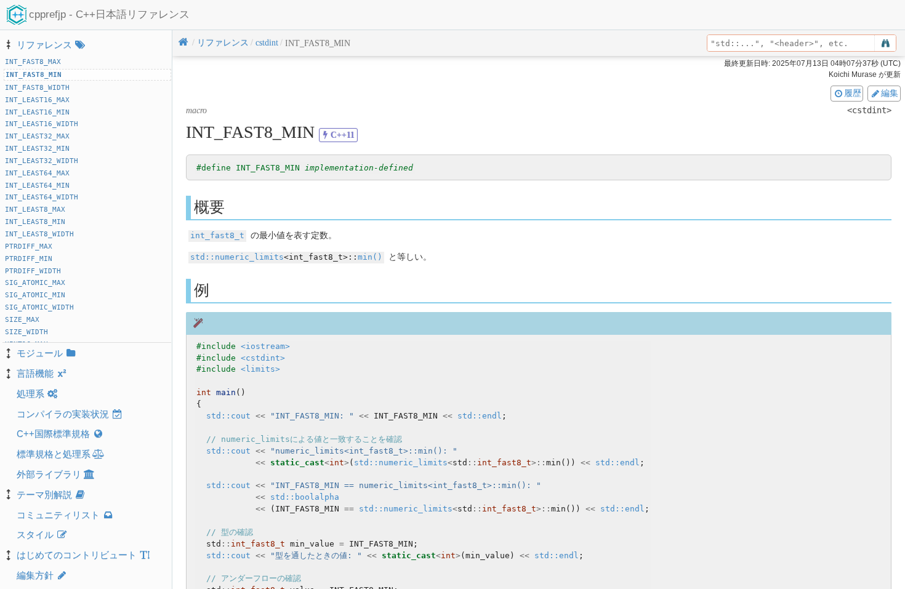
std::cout (228, 415)
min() (370, 257)
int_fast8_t (217, 235)
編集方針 (35, 575)
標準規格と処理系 (53, 454)
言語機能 (35, 373)
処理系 (30, 393)
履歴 (852, 93)
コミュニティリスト (58, 515)
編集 (889, 93)
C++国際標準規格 (53, 433)
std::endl (479, 415)
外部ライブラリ (49, 474)
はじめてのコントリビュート (77, 555)
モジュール (40, 353)
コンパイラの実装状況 (63, 414)
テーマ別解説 (44, 494)
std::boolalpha (304, 497)
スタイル (35, 534)
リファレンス (44, 44)
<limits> (260, 369)
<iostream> (265, 346)
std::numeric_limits (237, 257)
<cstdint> (263, 358)
